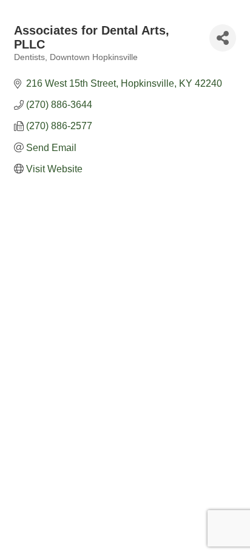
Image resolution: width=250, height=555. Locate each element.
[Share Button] (222, 38)
